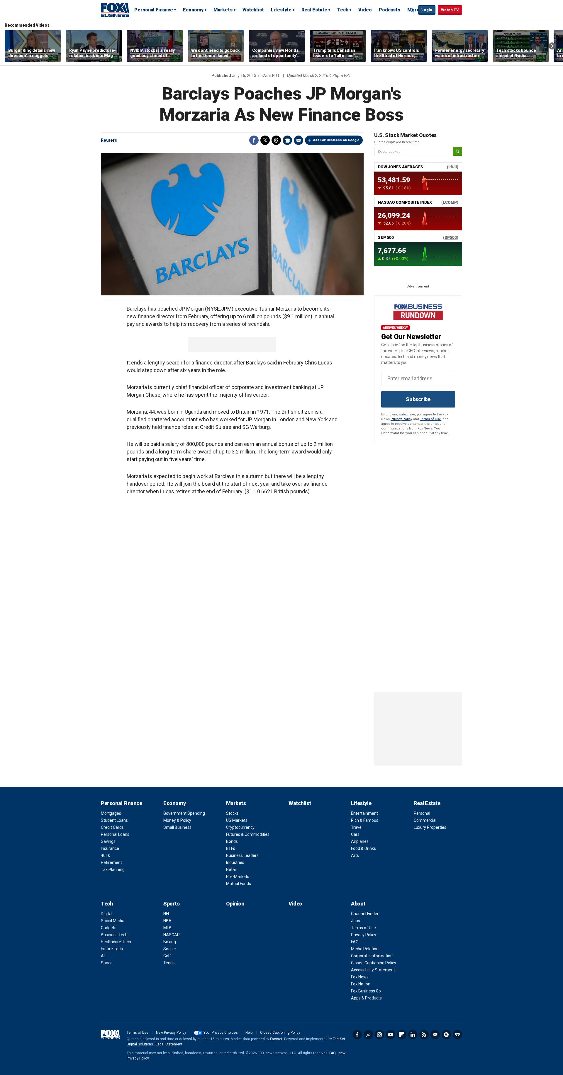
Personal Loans (115, 834)
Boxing (169, 941)
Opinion (235, 904)
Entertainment (364, 813)
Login (426, 10)
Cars (355, 834)
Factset (276, 1039)
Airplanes (360, 841)
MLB (167, 927)
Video (365, 10)
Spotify (446, 1034)
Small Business (177, 827)
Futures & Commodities (247, 834)
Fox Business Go (366, 991)
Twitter (265, 140)
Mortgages (111, 813)
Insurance (110, 848)
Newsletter (435, 1034)
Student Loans (114, 820)
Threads (276, 140)
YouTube (390, 1034)
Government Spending (184, 813)
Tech (342, 10)
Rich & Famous (364, 820)
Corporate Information (372, 956)
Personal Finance (153, 10)
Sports (171, 904)
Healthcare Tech (116, 941)
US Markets (236, 820)
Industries (235, 862)
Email (298, 140)
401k (105, 855)
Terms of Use (430, 419)
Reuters (109, 140)
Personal (422, 813)
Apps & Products (366, 998)
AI (103, 956)
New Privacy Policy (171, 1033)
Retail (231, 869)
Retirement (111, 862)
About (358, 904)
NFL (166, 913)
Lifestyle (281, 10)
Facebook (254, 140)
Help (248, 1033)
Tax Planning (113, 869)
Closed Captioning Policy (373, 963)
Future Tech (112, 948)
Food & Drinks (363, 848)
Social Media (112, 920)
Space (107, 963)
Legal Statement (169, 1044)
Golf (167, 956)
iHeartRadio (457, 1034)
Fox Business (115, 9)
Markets (223, 10)
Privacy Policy (401, 419)
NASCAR (171, 934)
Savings (108, 841)
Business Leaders (242, 855)
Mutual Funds (238, 883)
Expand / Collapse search (412, 10)
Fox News (360, 977)
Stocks (232, 813)
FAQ (355, 941)
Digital (106, 913)
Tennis (169, 963)
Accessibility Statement (373, 970)
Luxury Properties (430, 827)
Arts (355, 855)
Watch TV (450, 10)
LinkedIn (413, 1034)
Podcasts (389, 10)
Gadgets (108, 927)
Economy (193, 10)
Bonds (232, 841)
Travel (356, 827)
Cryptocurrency (240, 827)
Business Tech (114, 934)
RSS (424, 1034)
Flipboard (401, 1034)
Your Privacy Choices (221, 1033)
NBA (167, 920)
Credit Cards (112, 827)
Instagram (379, 1034)
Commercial (425, 820)
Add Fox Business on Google (336, 140)
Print (287, 140)
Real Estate (314, 10)
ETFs (230, 848)
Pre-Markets (237, 876)
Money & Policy (177, 820)
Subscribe (418, 399)
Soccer (169, 948)
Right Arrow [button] (552, 45)
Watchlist (253, 10)
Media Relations (366, 948)
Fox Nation (360, 984)
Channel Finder (365, 913)
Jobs (355, 920)
